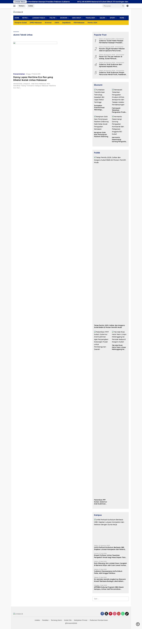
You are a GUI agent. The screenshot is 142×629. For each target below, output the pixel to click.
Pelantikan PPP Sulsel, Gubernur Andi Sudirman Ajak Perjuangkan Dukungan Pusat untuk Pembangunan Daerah (101, 502)
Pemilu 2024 (92, 23)
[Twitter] (106, 614)
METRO (25, 18)
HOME (17, 18)
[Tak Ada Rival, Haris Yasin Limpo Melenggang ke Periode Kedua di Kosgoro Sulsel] (119, 337)
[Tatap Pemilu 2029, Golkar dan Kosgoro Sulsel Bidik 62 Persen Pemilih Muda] (110, 239)
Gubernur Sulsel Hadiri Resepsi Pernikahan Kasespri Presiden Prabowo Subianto (111, 42)
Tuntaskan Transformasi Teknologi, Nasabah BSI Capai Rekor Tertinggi (101, 108)
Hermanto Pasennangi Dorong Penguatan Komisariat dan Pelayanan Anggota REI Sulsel (119, 139)
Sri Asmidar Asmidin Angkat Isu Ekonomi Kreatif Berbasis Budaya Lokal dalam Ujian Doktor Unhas (110, 580)
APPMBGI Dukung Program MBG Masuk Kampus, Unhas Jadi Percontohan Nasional (109, 588)
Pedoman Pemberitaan (99, 620)
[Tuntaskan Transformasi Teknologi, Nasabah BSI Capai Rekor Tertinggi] (101, 96)
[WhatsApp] (123, 614)
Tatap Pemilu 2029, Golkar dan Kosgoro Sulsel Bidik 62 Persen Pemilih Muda (109, 326)
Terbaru (22, 6)
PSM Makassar (79, 23)
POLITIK (52, 18)
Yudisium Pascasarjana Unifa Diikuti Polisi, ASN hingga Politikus (108, 572)
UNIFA (57, 23)
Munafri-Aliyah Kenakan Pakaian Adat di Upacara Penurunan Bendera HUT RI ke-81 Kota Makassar (112, 50)
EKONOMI (63, 18)
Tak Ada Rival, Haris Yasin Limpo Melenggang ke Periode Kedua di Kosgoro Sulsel (119, 347)
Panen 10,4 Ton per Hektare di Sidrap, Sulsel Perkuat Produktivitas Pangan (110, 58)
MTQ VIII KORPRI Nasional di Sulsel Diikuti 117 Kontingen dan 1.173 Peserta (97, 2)
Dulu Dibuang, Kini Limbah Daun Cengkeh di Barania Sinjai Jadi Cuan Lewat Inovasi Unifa (110, 564)
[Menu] (14, 6)
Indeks (30, 6)
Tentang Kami (56, 620)
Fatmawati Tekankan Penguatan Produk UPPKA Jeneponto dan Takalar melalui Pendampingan (119, 110)
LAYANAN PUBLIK (38, 18)
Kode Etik (68, 620)
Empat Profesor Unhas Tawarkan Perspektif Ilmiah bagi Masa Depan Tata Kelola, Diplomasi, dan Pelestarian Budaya (109, 556)
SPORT (112, 18)
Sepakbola (66, 23)
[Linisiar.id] (18, 12)
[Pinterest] (110, 614)
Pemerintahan (19, 74)
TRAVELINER (90, 18)
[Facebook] (102, 614)
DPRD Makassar (36, 23)
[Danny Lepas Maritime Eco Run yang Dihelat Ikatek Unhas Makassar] (35, 56)
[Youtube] (118, 614)
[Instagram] (114, 614)
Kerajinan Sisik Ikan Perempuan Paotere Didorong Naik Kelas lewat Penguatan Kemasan (101, 135)
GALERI (102, 18)
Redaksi (45, 620)
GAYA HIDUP (76, 18)
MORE (122, 18)
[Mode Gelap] (127, 6)
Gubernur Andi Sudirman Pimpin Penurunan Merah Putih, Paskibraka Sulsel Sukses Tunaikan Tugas (113, 73)
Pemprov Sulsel (21, 23)
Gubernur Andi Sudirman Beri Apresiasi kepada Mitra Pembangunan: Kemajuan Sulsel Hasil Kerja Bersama (112, 66)
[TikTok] (127, 614)
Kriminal (48, 23)
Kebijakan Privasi (80, 620)
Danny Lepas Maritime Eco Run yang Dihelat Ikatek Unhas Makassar (33, 78)
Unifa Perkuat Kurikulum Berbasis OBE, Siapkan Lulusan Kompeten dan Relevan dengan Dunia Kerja (110, 548)
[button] (123, 6)
